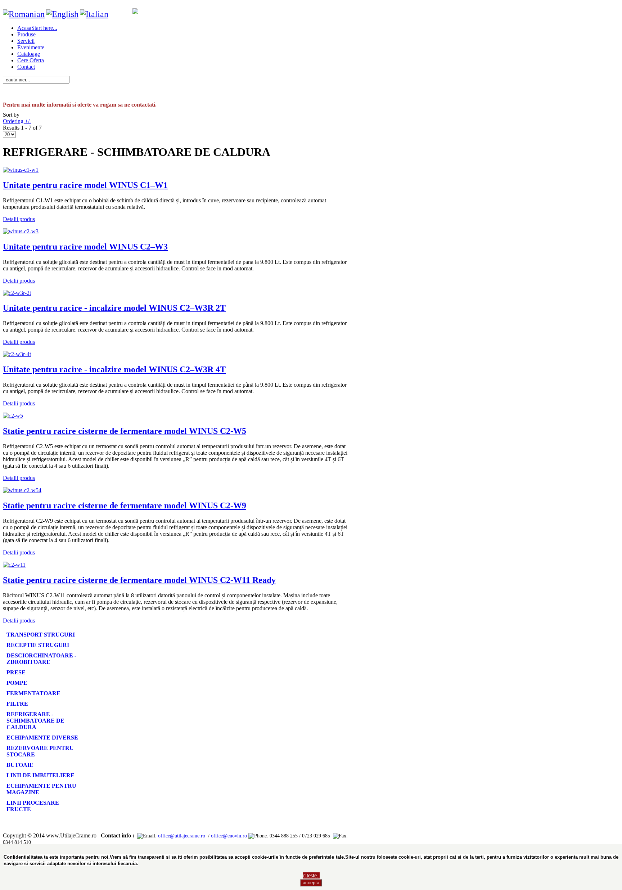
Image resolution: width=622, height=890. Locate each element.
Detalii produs (19, 219)
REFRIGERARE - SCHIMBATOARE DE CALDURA (35, 720)
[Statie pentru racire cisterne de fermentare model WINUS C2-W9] (22, 490)
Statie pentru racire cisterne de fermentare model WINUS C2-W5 (124, 431)
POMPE (16, 683)
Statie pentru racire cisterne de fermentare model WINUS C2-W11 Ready (139, 580)
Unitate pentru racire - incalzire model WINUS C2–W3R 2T (114, 308)
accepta (311, 882)
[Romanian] (24, 14)
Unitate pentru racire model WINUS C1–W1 (85, 185)
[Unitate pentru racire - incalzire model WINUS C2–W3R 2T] (17, 293)
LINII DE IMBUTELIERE (40, 775)
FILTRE (17, 704)
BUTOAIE (19, 765)
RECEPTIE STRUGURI (37, 645)
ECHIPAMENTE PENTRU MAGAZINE (41, 789)
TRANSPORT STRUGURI (40, 634)
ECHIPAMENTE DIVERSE (42, 737)
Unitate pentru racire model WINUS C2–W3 (85, 246)
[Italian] (94, 14)
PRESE (16, 672)
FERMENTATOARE (33, 693)
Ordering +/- (17, 121)
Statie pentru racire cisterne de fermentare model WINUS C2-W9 (124, 505)
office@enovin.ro (229, 836)
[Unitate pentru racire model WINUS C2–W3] (21, 231)
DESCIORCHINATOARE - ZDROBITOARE (41, 658)
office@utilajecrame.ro (181, 836)
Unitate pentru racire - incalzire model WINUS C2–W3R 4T (114, 369)
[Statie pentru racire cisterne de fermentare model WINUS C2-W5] (13, 416)
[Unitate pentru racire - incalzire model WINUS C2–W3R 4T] (17, 354)
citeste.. (311, 875)
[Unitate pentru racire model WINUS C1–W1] (21, 170)
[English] (62, 14)
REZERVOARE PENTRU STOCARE (40, 751)
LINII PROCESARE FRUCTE (32, 806)
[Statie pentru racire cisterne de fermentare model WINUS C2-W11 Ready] (14, 565)
